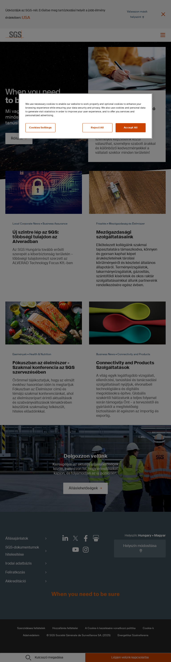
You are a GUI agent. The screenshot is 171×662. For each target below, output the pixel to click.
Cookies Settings (40, 127)
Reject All (97, 127)
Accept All (131, 127)
